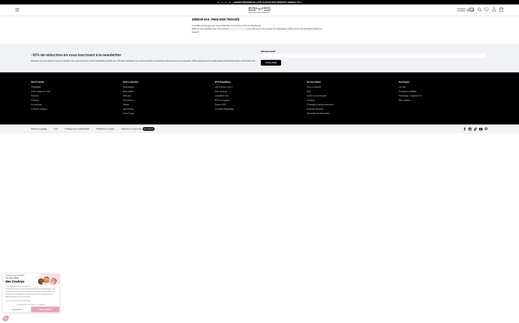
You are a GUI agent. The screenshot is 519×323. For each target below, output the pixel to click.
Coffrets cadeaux (39, 109)
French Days (128, 113)
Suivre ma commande (317, 95)
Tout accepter (45, 309)
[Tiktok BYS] (475, 129)
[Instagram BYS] (470, 129)
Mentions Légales (39, 129)
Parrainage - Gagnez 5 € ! (410, 95)
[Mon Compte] (494, 10)
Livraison (311, 100)
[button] (5, 318)
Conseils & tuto (222, 95)
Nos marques (221, 91)
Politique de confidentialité (77, 129)
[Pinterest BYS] (486, 129)
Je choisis (16, 309)
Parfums (35, 95)
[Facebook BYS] (464, 129)
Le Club (402, 87)
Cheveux (35, 100)
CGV (56, 129)
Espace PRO (220, 104)
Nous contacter (314, 87)
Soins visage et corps (40, 91)
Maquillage (36, 87)
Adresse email (268, 51)
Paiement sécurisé (315, 109)
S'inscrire (271, 62)
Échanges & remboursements (320, 104)
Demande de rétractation (318, 113)
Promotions (128, 100)
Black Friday (128, 109)
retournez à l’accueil (238, 28)
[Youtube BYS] (481, 129)
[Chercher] (478, 11)
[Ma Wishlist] (486, 10)
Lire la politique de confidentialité (17, 301)
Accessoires (36, 104)
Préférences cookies (105, 129)
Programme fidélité (407, 91)
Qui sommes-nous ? (224, 87)
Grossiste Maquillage (224, 109)
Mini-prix (127, 95)
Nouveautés (128, 87)
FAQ (309, 91)
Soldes (126, 104)
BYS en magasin (222, 100)
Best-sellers (128, 91)
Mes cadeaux (405, 100)
